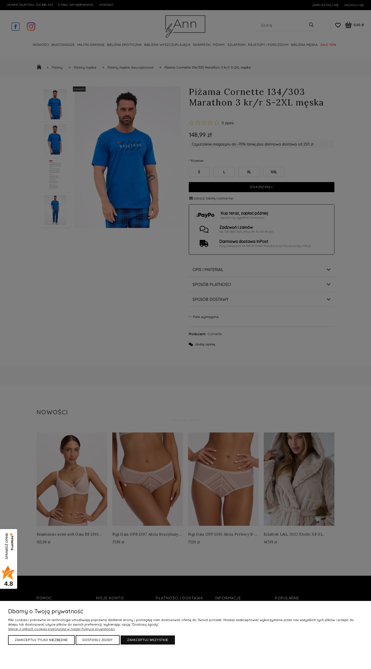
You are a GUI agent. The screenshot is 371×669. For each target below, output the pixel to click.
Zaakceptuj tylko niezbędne (41, 640)
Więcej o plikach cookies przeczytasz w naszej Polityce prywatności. (61, 629)
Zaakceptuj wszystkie (147, 640)
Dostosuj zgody (98, 640)
